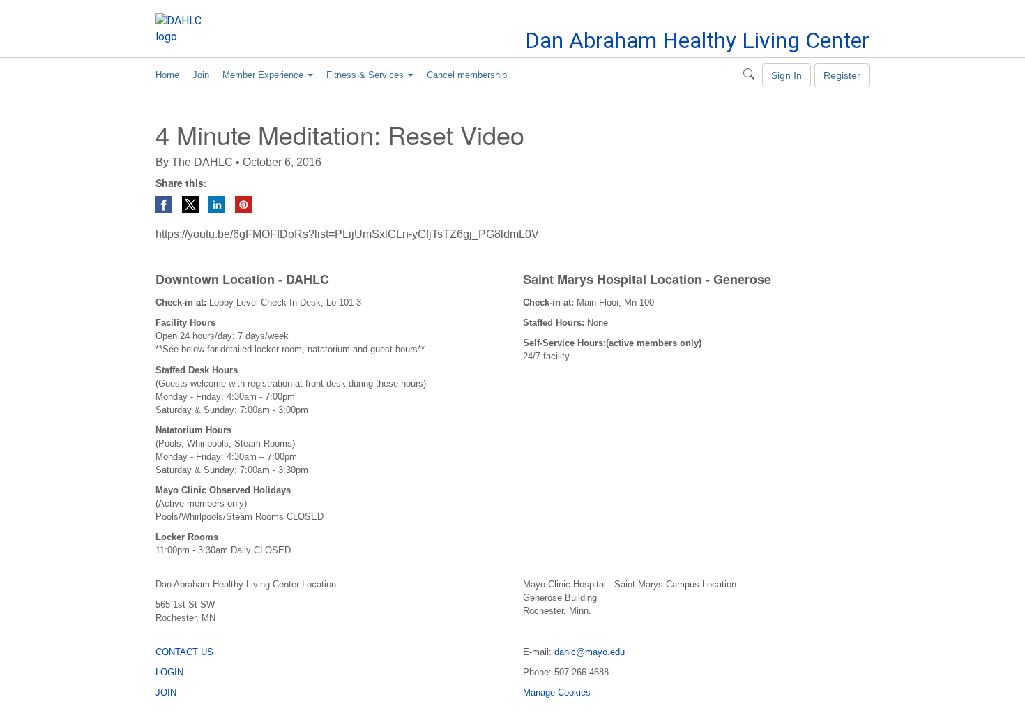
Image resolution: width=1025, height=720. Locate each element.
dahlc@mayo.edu (589, 652)
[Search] (749, 75)
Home (167, 75)
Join (200, 75)
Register (841, 75)
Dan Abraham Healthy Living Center (697, 40)
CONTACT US (184, 652)
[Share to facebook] (165, 203)
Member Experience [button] (264, 75)
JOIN (165, 692)
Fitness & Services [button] (366, 75)
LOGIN (169, 672)
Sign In (786, 75)
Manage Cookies (557, 692)
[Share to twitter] (192, 203)
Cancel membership (467, 75)
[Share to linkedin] (218, 203)
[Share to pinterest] (243, 203)
